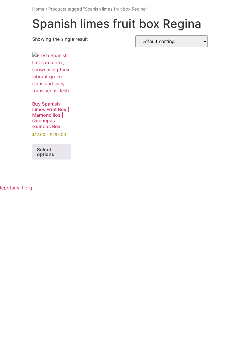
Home (38, 9)
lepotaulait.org (16, 188)
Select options (45, 152)
